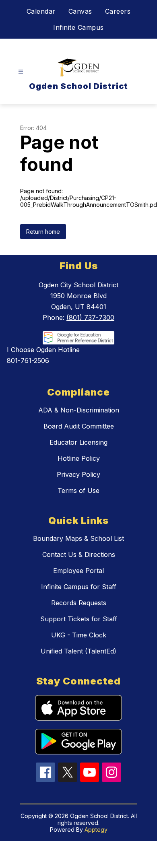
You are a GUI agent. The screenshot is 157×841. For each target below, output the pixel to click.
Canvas (80, 11)
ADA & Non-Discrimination (78, 410)
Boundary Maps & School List (78, 538)
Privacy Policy (78, 474)
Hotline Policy (79, 458)
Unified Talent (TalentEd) (78, 651)
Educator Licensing (78, 442)
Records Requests (78, 603)
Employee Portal (78, 571)
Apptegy (96, 829)
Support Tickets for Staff (78, 619)
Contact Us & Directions (78, 554)
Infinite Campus (78, 27)
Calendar (41, 11)
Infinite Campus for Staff (78, 587)
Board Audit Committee (78, 426)
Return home (43, 231)
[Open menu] (20, 71)
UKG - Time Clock (78, 635)
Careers (118, 11)
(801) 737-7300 (90, 317)
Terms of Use (78, 490)
